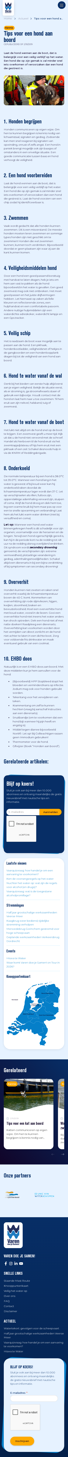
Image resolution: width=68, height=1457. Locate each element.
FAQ (7, 1301)
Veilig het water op (15, 1290)
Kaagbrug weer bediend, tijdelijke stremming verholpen (27, 922)
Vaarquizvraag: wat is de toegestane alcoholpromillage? (29, 893)
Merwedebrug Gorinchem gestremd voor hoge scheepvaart (32, 930)
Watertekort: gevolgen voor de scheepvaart (31, 1328)
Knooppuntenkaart (16, 1285)
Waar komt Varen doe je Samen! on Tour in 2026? (33, 964)
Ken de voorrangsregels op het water (30, 878)
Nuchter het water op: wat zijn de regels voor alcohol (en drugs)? (31, 885)
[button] (53, 1154)
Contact (9, 1306)
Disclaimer (10, 1311)
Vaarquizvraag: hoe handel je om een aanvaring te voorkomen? (29, 872)
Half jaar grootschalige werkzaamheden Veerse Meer (31, 914)
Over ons (9, 1295)
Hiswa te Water (16, 958)
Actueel (23, 18)
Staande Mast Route (17, 1280)
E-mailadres (18, 1392)
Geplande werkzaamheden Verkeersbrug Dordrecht (32, 939)
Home (8, 18)
